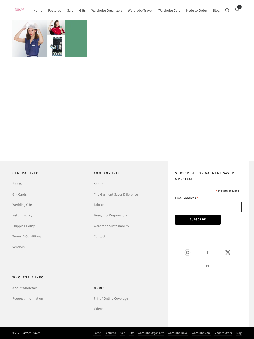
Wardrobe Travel (178, 333)
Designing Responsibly (110, 215)
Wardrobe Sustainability (111, 226)
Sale (122, 333)
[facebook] (207, 252)
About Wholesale (25, 288)
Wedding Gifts (22, 205)
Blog (239, 333)
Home (97, 333)
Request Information (27, 298)
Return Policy (22, 215)
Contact (99, 236)
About (98, 183)
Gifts (131, 333)
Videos (98, 308)
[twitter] (228, 252)
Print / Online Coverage (111, 298)
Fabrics (99, 205)
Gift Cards (19, 194)
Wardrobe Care (201, 333)
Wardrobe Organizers (151, 333)
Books (17, 183)
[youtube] (207, 266)
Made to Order (223, 333)
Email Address (187, 198)
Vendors (18, 247)
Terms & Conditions (26, 236)
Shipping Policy (23, 226)
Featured (110, 333)
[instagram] (187, 252)
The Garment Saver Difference (116, 194)
